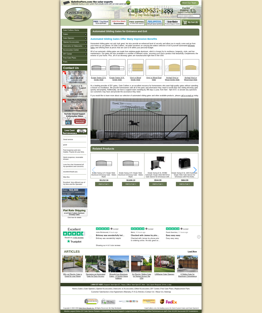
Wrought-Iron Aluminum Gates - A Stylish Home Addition (118, 276)
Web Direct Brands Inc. (86, 308)
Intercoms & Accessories (123, 289)
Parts (65, 62)
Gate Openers (68, 38)
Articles (141, 292)
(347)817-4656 (76, 94)
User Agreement (116, 292)
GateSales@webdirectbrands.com (75, 110)
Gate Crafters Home (71, 30)
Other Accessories (142, 289)
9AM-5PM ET (75, 76)
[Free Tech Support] (101, 22)
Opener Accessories (71, 42)
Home (74, 289)
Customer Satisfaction (100, 292)
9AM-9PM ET (76, 90)
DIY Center (67, 54)
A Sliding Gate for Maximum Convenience (187, 275)
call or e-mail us (187, 96)
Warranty (127, 292)
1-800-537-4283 (76, 80)
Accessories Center (71, 50)
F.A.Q (134, 292)
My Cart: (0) (193, 22)
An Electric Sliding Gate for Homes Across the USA (141, 276)
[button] (195, 170)
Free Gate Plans (69, 58)
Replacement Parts (182, 289)
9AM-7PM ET (72, 74)
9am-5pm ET (136, 285)
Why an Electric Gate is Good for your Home (72, 275)
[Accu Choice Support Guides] (172, 22)
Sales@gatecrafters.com (77, 82)
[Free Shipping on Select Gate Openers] (136, 22)
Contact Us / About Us (154, 292)
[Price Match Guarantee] (119, 22)
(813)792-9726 (76, 78)
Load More (192, 251)
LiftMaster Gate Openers (164, 274)
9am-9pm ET (115, 285)
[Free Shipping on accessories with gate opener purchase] (154, 22)
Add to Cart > (104, 184)
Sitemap (167, 292)
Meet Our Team (189, 3)
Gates (65, 34)
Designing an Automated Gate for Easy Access (95, 275)
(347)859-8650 (76, 108)
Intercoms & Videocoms (72, 46)
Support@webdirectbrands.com (76, 96)
